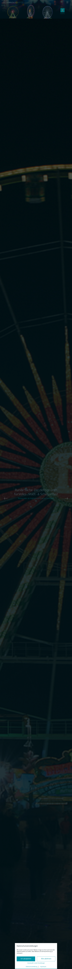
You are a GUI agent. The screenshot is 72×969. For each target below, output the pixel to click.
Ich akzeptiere (26, 959)
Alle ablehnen (46, 959)
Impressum (43, 966)
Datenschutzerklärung (31, 966)
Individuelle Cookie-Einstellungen (36, 963)
